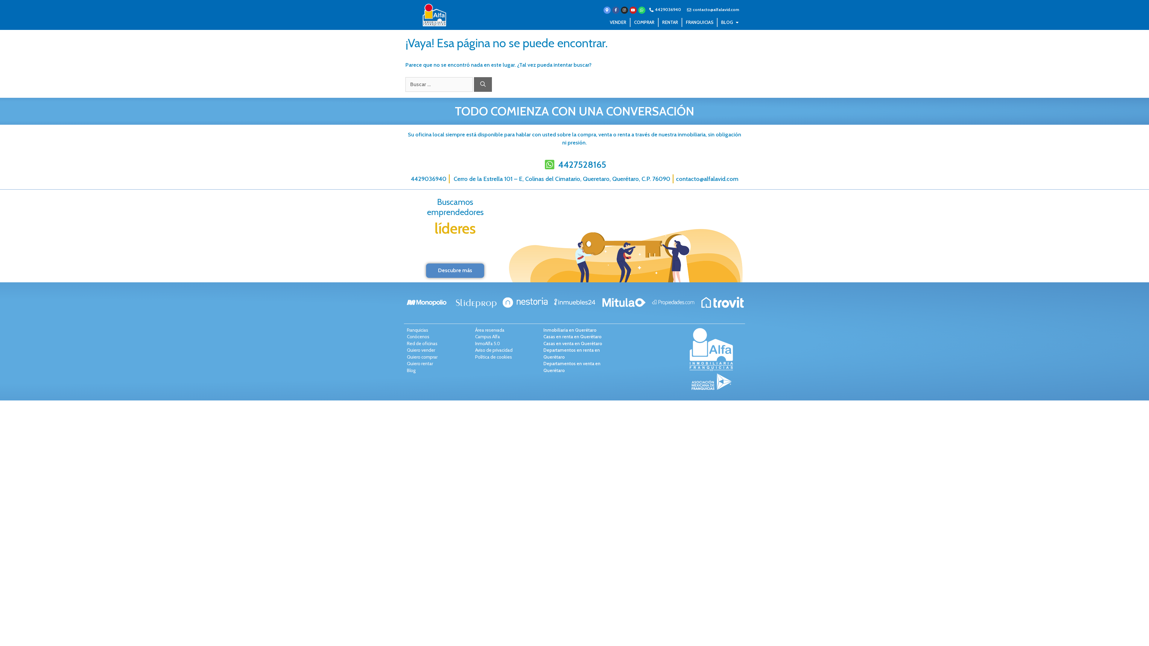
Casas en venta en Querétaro (572, 343)
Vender (618, 22)
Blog (727, 22)
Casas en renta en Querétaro (572, 336)
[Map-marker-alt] (607, 10)
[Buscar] (483, 84)
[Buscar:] (439, 84)
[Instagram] (624, 10)
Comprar (644, 22)
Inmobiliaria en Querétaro (569, 330)
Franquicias (699, 22)
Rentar (670, 22)
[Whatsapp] (641, 10)
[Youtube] (633, 10)
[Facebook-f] (615, 10)
